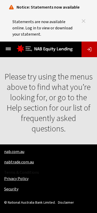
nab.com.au (14, 152)
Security (11, 189)
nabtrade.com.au (19, 162)
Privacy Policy (16, 179)
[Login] (89, 49)
